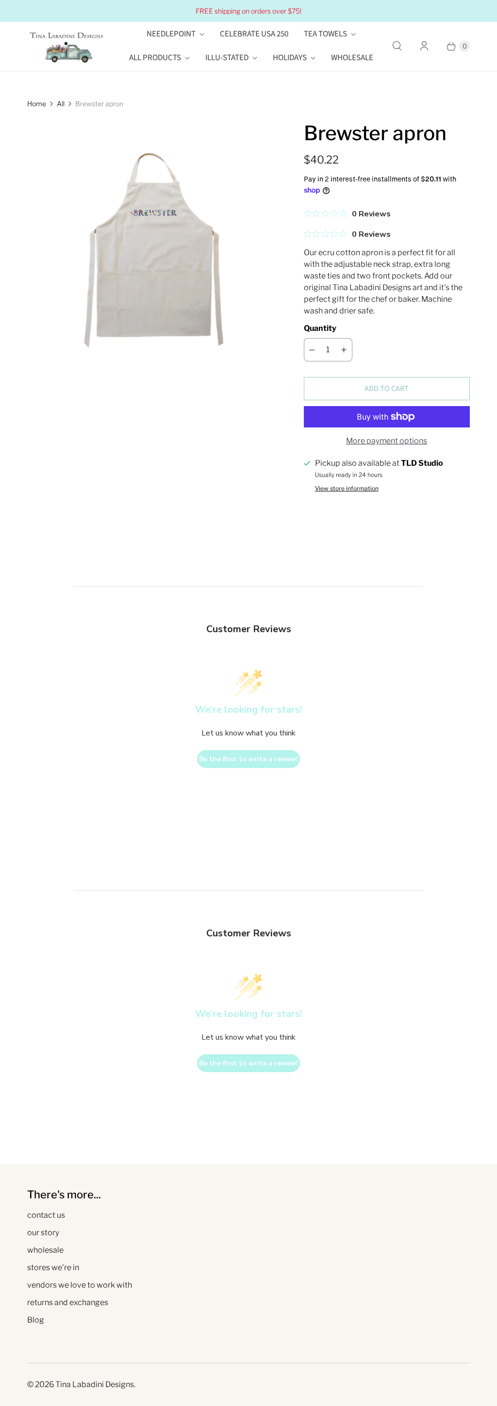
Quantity (320, 328)
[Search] (397, 46)
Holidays (290, 58)
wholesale (45, 1250)
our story (43, 1232)
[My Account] (424, 46)
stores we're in (53, 1267)
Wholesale (352, 58)
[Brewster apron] (152, 245)
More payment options (386, 440)
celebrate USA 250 (254, 34)
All (61, 103)
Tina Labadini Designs (94, 1384)
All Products (155, 58)
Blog (35, 1319)
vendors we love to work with (79, 1285)
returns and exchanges (67, 1302)
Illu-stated (226, 58)
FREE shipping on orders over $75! (248, 11)
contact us (46, 1215)
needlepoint (171, 34)
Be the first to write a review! (248, 759)
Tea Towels (325, 34)
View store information (347, 488)
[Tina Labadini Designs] (66, 46)
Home (36, 103)
